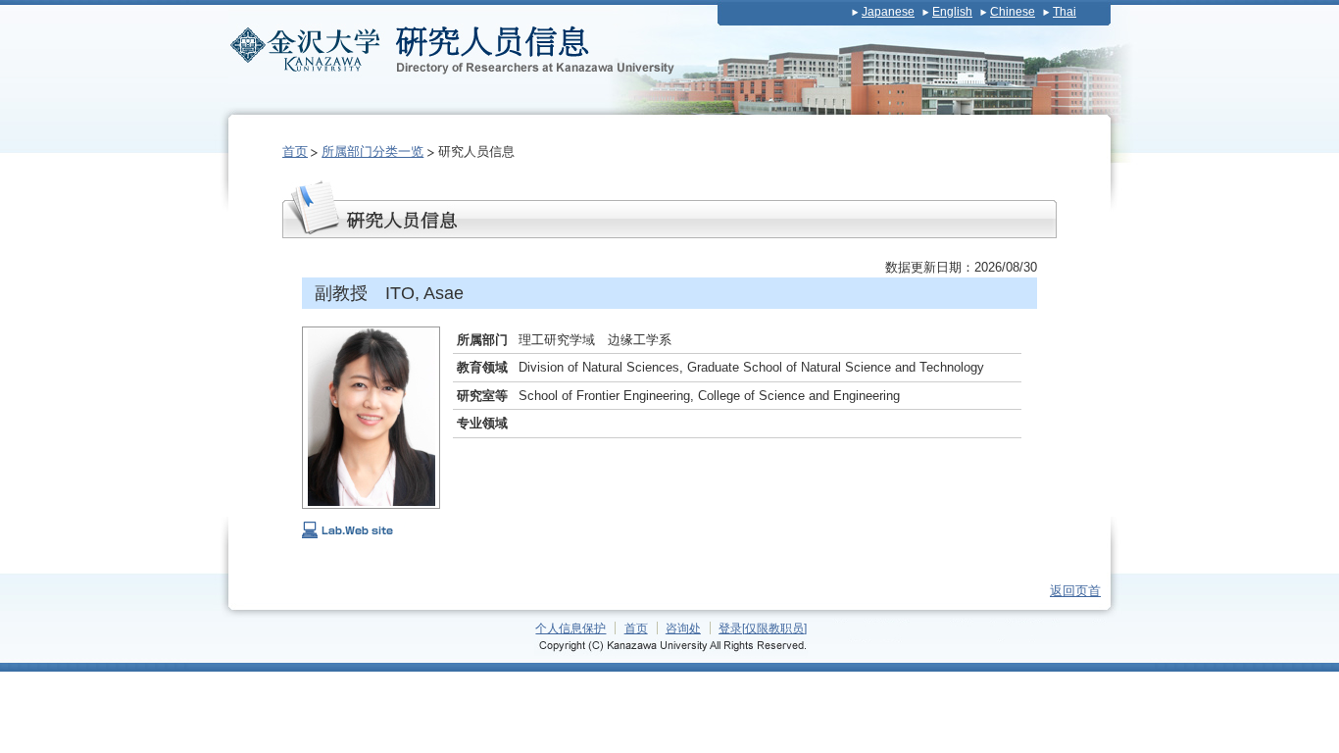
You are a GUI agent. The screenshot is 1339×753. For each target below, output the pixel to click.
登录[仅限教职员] (763, 628)
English (952, 12)
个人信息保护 (570, 628)
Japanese (888, 12)
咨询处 (683, 628)
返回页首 (1075, 590)
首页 (295, 151)
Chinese (1012, 12)
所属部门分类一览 (372, 151)
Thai (1064, 12)
